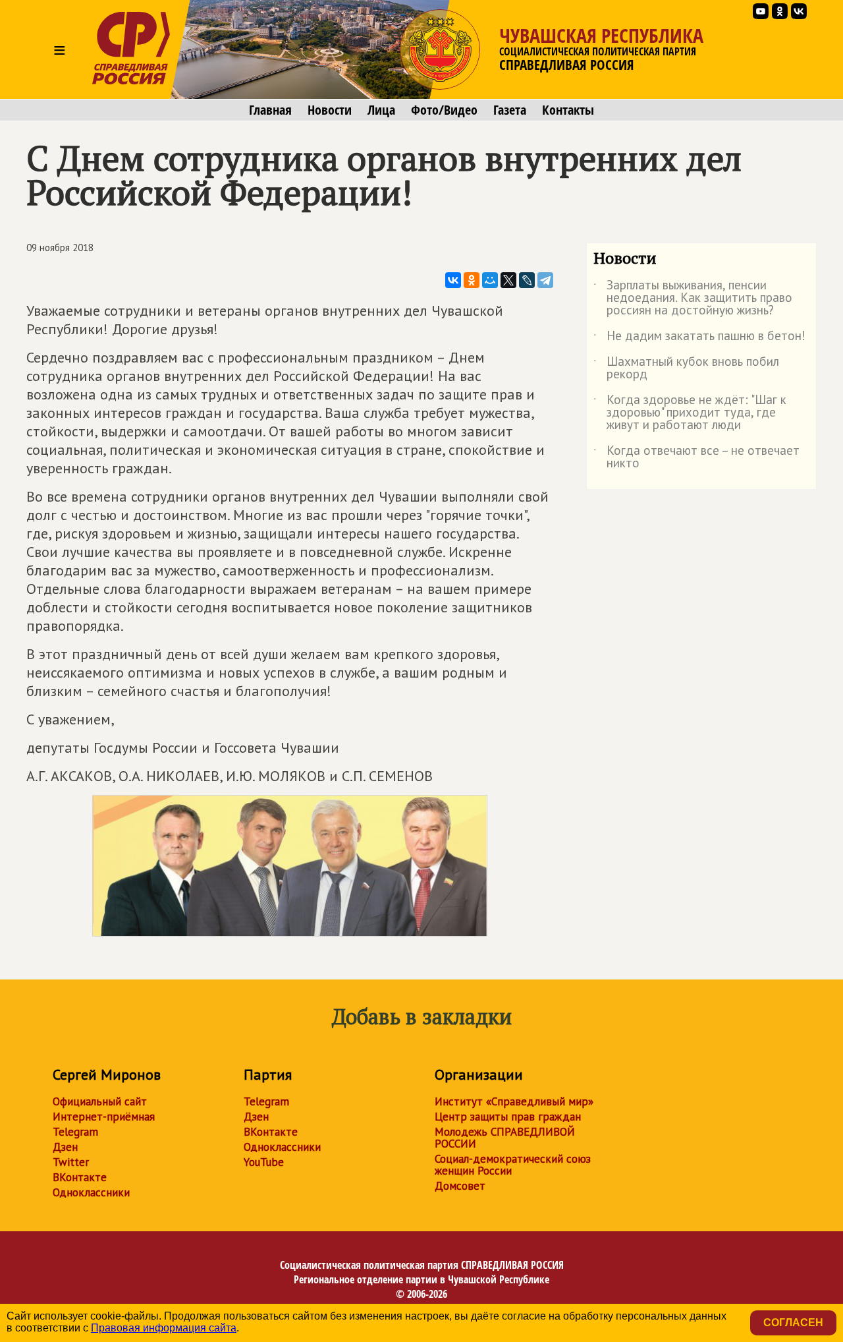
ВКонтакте (80, 1177)
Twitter (71, 1162)
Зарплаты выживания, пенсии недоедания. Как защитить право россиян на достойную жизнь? (692, 298)
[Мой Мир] (490, 280)
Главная (270, 110)
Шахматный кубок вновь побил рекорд (686, 368)
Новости (330, 110)
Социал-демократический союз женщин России (513, 1165)
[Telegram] (545, 280)
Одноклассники (91, 1192)
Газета (509, 110)
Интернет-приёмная (104, 1117)
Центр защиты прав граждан (508, 1117)
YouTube (264, 1162)
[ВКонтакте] (453, 280)
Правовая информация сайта (163, 1327)
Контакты (568, 110)
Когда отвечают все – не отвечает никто (696, 457)
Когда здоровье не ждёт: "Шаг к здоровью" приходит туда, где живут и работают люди (689, 413)
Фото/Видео (444, 110)
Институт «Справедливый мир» (514, 1101)
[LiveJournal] (527, 280)
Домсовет (460, 1186)
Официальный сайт (100, 1101)
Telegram (75, 1132)
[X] (508, 280)
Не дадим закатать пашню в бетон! (699, 338)
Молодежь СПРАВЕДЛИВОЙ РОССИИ (505, 1138)
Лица (381, 110)
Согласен (793, 1322)
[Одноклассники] (471, 280)
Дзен (65, 1147)
